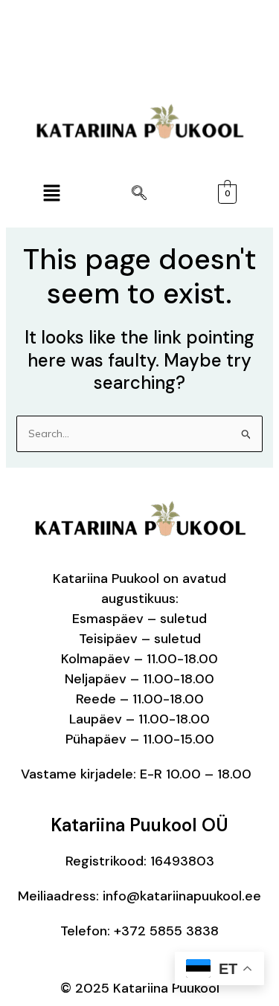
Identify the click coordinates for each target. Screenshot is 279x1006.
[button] (51, 194)
